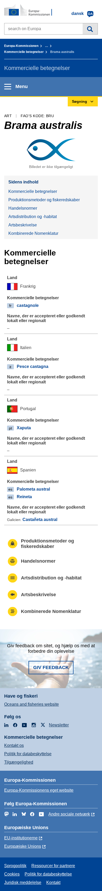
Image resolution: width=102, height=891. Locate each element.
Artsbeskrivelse (22, 225)
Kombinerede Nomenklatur (33, 233)
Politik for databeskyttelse (28, 754)
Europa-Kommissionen (21, 46)
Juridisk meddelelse (22, 882)
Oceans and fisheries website (31, 704)
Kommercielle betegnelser (24, 52)
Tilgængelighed (18, 762)
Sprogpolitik (15, 865)
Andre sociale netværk (69, 814)
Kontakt (53, 882)
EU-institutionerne (21, 838)
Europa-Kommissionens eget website (38, 790)
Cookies (12, 874)
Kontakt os (14, 745)
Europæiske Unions (22, 846)
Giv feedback (51, 667)
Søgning (90, 28)
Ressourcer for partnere (53, 865)
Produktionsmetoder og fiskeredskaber (44, 200)
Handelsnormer (22, 208)
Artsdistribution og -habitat (32, 216)
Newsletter (59, 725)
